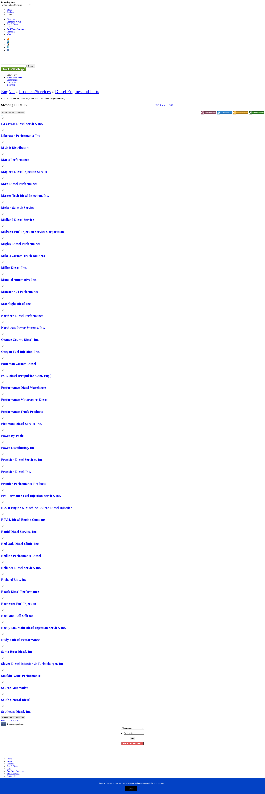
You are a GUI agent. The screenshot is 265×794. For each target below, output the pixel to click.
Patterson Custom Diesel (18, 363)
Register (10, 12)
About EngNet (13, 773)
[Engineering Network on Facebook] (8, 50)
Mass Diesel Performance (19, 184)
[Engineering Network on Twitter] (8, 47)
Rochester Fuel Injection (18, 603)
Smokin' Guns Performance (21, 675)
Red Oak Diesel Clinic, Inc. (20, 543)
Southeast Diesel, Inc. (16, 711)
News (9, 761)
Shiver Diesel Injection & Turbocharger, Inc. (32, 663)
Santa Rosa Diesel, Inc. (17, 651)
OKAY (131, 789)
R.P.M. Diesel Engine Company (23, 519)
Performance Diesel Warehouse (23, 387)
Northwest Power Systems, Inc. (23, 327)
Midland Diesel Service (17, 219)
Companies (11, 82)
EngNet (8, 91)
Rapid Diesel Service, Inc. (19, 531)
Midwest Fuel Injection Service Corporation (32, 231)
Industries (11, 85)
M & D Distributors (15, 147)
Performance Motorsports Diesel (24, 399)
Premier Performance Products (23, 483)
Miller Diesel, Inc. (14, 267)
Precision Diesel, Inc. (16, 471)
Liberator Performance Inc (20, 135)
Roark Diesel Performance (20, 591)
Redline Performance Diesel (21, 555)
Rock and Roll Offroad (17, 615)
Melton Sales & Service (17, 207)
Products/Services (14, 77)
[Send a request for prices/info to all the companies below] (132, 744)
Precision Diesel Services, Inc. (22, 459)
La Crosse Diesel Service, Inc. (22, 124)
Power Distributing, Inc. (18, 448)
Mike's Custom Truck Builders (23, 256)
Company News (14, 22)
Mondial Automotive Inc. (19, 279)
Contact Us (11, 32)
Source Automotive (14, 687)
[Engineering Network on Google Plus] (8, 45)
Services (10, 763)
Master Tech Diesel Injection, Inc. (25, 195)
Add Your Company (15, 771)
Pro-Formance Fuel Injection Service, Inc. (31, 495)
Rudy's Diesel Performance (20, 640)
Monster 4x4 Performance (19, 291)
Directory (11, 19)
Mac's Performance (15, 159)
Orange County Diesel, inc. (20, 339)
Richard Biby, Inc (13, 579)
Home (9, 9)
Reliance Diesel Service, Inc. (21, 568)
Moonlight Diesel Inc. (16, 303)
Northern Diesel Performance (22, 316)
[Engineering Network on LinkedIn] (8, 42)
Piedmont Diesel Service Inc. (21, 423)
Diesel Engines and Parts (77, 91)
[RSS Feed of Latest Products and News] (8, 39)
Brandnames (12, 80)
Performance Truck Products (22, 411)
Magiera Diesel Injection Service (24, 171)
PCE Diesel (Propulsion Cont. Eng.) (26, 376)
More (9, 34)
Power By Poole (12, 436)
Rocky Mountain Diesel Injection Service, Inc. (33, 628)
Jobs (8, 27)
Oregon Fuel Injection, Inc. (20, 351)
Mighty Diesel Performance (20, 243)
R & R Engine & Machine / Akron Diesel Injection (36, 508)
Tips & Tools (12, 24)
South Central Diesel (15, 700)
